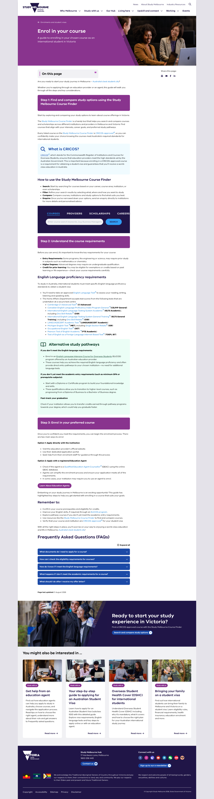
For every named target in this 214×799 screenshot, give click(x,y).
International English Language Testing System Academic (75, 310)
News (135, 4)
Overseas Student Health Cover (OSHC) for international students (127, 697)
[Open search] (190, 4)
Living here (124, 10)
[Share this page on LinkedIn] (174, 76)
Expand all (125, 545)
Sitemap (54, 792)
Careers (123, 213)
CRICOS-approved (104, 133)
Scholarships (99, 213)
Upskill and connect (148, 10)
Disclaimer (76, 792)
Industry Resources (176, 4)
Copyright (27, 792)
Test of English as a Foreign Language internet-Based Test (75, 334)
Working (170, 10)
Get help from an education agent (38, 693)
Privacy (64, 792)
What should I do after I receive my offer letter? (62, 581)
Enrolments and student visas (53, 22)
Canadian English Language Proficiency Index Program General (78, 307)
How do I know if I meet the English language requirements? (68, 566)
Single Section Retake (96, 325)
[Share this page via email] (166, 76)
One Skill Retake (64, 313)
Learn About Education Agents (54, 485)
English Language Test (84, 292)
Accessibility (41, 792)
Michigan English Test (58, 325)
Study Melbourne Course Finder (57, 121)
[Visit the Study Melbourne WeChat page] (170, 758)
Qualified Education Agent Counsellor (82, 466)
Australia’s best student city (106, 81)
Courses (53, 213)
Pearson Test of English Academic (64, 331)
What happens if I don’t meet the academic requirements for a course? (74, 574)
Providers (74, 213)
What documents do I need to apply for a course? (63, 551)
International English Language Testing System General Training (78, 316)
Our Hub (110, 10)
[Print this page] (162, 76)
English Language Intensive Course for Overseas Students (84, 356)
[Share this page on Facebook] (170, 76)
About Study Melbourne (152, 4)
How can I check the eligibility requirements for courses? (67, 559)
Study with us (91, 10)
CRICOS (44, 155)
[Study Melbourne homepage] (37, 8)
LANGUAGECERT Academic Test (63, 322)
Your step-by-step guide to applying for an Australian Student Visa (85, 697)
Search (114, 221)
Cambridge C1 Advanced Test (62, 304)
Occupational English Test (60, 328)
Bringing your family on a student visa (170, 693)
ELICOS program (99, 512)
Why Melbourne (68, 10)
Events (186, 10)
